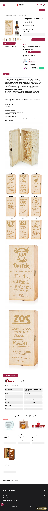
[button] (2, 504)
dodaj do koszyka (9, 443)
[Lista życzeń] (40, 5)
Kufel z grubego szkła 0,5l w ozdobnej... (24, 433)
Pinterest (7, 48)
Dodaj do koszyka (34, 52)
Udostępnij (7, 46)
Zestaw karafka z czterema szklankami (38, 433)
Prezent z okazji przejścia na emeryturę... (9, 462)
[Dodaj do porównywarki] (15, 423)
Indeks (6, 385)
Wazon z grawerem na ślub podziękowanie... (9, 433)
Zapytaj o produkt (9, 43)
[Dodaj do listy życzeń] (15, 421)
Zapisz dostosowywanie (38, 39)
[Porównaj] (37, 5)
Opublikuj (14, 46)
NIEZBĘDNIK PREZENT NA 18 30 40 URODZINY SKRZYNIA (14, 506)
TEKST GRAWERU (27, 31)
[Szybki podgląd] (15, 419)
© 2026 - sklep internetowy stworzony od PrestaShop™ (24, 506)
